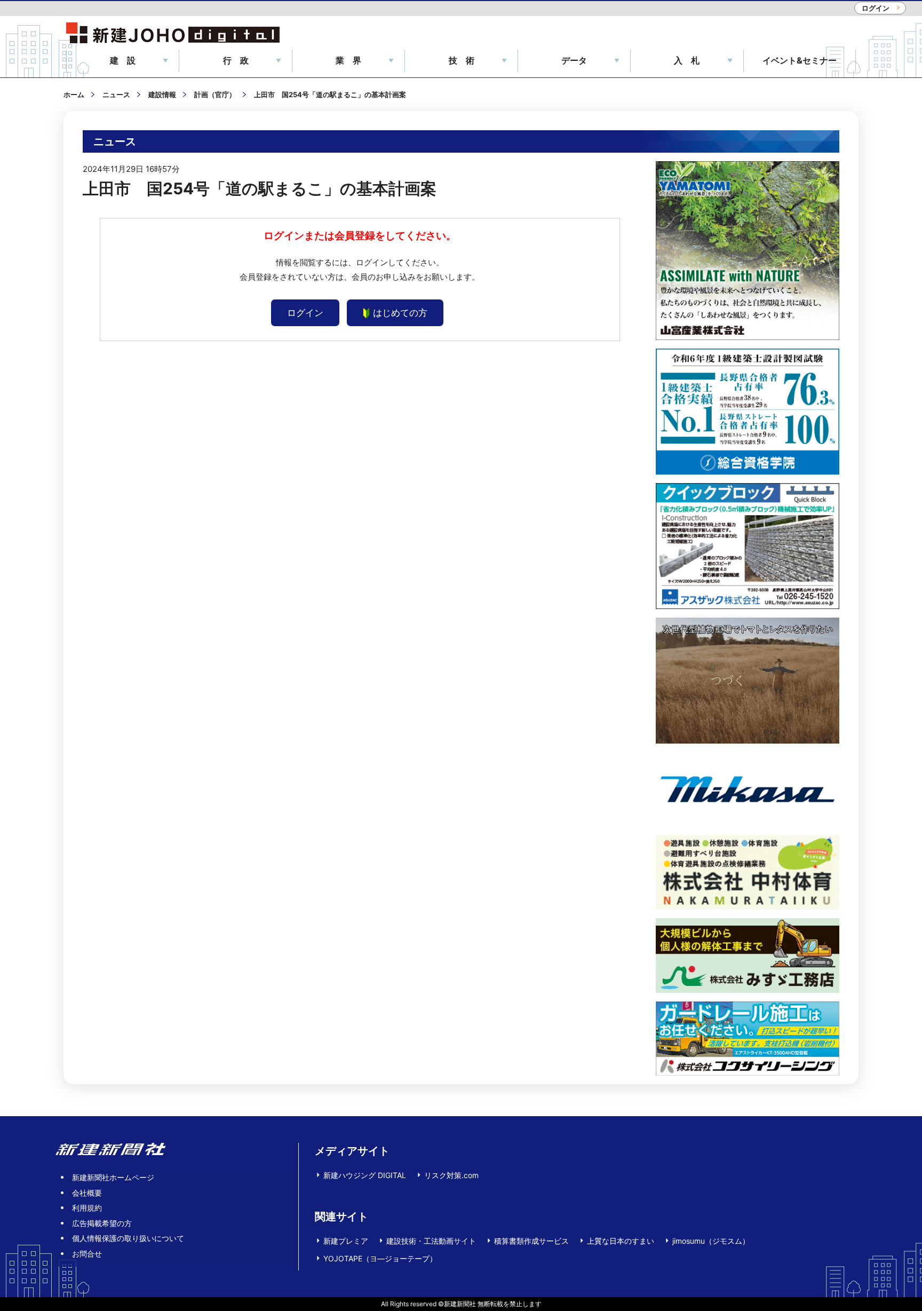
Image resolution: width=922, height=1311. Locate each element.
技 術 (461, 60)
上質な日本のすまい (620, 1240)
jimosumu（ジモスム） (711, 1240)
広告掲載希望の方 (102, 1223)
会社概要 (87, 1192)
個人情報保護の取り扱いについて (128, 1238)
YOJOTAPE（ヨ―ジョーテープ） (380, 1258)
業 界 (348, 60)
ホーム (73, 94)
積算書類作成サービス (531, 1240)
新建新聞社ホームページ (113, 1177)
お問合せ (87, 1253)
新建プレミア (345, 1240)
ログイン (875, 8)
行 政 (236, 60)
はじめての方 (400, 312)
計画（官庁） (215, 94)
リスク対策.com (451, 1175)
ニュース (116, 94)
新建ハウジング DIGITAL (364, 1175)
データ (574, 60)
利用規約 (87, 1207)
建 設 (123, 60)
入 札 (687, 60)
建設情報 (162, 94)
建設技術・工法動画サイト (431, 1240)
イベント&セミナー (799, 60)
